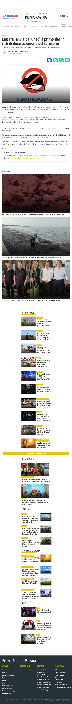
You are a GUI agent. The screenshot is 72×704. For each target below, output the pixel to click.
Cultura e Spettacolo (8, 675)
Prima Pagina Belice (43, 670)
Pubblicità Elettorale (61, 685)
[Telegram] (67, 60)
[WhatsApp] (61, 60)
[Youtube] (63, 15)
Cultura (43, 26)
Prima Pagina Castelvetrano (41, 673)
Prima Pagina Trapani (43, 690)
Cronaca (18, 26)
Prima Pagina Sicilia (43, 687)
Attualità (8, 26)
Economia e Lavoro (7, 686)
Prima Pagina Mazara (43, 682)
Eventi (4, 680)
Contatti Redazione (60, 672)
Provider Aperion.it (60, 675)
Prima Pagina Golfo (42, 677)
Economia (53, 26)
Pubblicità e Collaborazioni (59, 678)
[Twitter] (55, 60)
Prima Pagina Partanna (44, 685)
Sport (35, 26)
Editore (57, 670)
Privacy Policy (58, 682)
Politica (27, 26)
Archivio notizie (6, 693)
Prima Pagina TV (7, 688)
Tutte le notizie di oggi (8, 691)
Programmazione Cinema (27, 670)
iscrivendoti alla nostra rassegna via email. (28, 158)
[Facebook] (60, 15)
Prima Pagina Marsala (43, 679)
